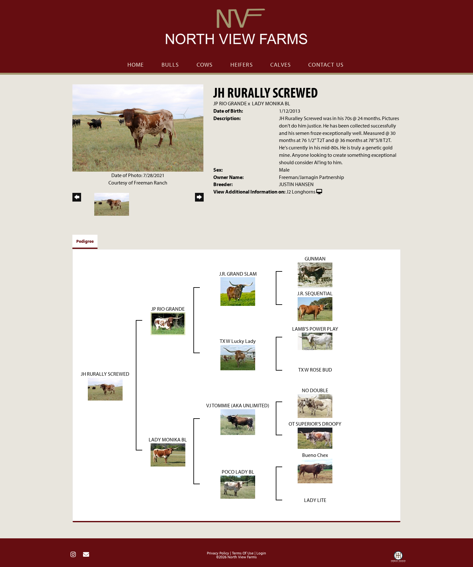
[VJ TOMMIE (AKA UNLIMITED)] (237, 421)
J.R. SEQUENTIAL (315, 293)
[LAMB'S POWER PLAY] (315, 340)
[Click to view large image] (137, 127)
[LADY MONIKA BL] (168, 454)
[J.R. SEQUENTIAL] (315, 308)
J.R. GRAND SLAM (238, 273)
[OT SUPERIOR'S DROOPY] (315, 437)
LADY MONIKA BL (271, 103)
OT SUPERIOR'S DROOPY (315, 424)
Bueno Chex (315, 455)
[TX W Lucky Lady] (237, 357)
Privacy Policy (218, 553)
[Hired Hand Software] (398, 558)
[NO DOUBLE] (315, 405)
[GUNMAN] (315, 274)
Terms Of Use (243, 553)
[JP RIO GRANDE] (168, 323)
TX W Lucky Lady (238, 341)
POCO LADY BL (238, 471)
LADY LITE (315, 500)
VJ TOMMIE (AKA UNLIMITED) (237, 405)
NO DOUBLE (315, 390)
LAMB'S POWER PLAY (315, 329)
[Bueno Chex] (315, 470)
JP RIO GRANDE (230, 103)
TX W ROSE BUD (315, 369)
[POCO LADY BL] (237, 486)
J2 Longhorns (300, 191)
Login (261, 553)
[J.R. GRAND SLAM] (237, 291)
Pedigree (85, 241)
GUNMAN (315, 258)
